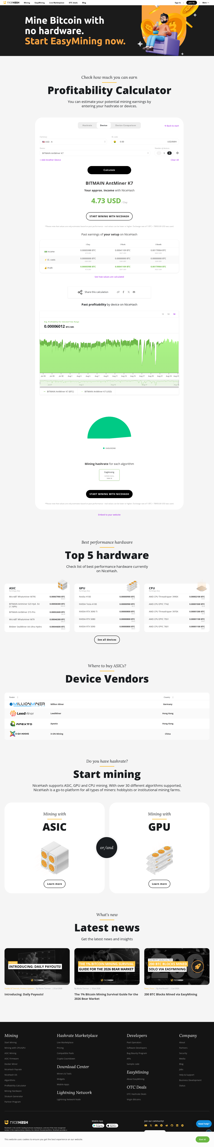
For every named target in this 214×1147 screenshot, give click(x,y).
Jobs (181, 1069)
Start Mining (11, 1042)
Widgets (61, 1079)
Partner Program (13, 1101)
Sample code (133, 1064)
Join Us (192, 2)
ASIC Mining (10, 1053)
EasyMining (40, 2)
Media (182, 1058)
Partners (183, 1047)
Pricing (60, 1047)
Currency (43, 137)
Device (103, 125)
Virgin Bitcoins (134, 1099)
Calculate (109, 170)
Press (152, 988)
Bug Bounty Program (137, 1053)
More (204, 3)
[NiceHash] (11, 2)
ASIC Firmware (12, 1058)
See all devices (107, 639)
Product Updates (27, 988)
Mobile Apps (63, 1084)
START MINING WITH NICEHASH (109, 216)
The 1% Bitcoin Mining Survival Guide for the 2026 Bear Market (106, 996)
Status (182, 1085)
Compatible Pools (65, 1053)
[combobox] (95, 153)
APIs (129, 1058)
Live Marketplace (56, 2)
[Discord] (156, 1125)
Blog (84, 2)
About (182, 1042)
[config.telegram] (161, 1125)
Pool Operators (134, 1042)
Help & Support (186, 1074)
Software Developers (137, 1047)
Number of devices (162, 148)
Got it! (202, 1139)
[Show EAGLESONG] (109, 448)
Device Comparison (125, 125)
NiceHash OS (11, 1074)
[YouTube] (145, 1125)
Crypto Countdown (66, 1058)
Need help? (203, 1123)
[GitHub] (171, 1125)
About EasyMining (135, 1079)
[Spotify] (182, 1125)
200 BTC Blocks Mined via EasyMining (170, 994)
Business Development (190, 1080)
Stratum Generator (14, 1096)
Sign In (178, 2)
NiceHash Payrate (13, 1069)
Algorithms (10, 1080)
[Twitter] (151, 1125)
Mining (27, 2)
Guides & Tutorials (12, 988)
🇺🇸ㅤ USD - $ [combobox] (47, 141)
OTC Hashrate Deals (136, 1094)
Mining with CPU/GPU (15, 1047)
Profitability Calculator (15, 1085)
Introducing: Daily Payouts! (24, 994)
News (146, 988)
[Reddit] (166, 1125)
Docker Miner (11, 1064)
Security (183, 1053)
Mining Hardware (13, 1091)
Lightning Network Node (69, 1099)
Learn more (54, 883)
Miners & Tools (64, 1073)
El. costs (115, 137)
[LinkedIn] (177, 1125)
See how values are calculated (109, 276)
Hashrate (87, 125)
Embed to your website (109, 514)
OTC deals (73, 2)
